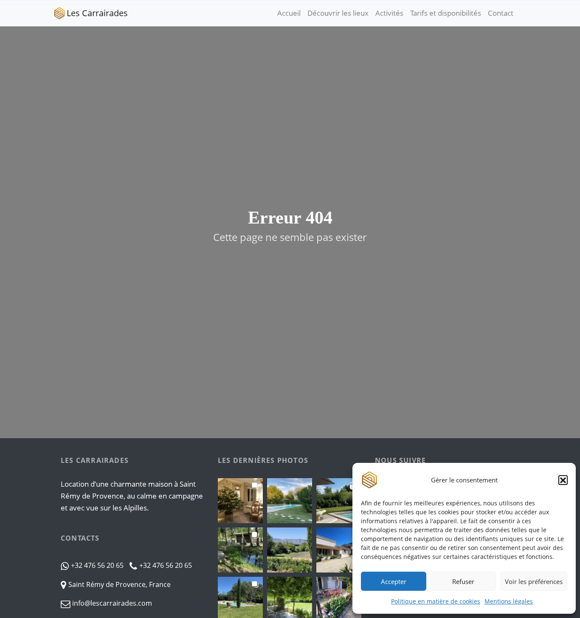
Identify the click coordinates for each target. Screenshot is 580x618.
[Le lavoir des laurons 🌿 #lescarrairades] (240, 550)
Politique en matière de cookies (435, 601)
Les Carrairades (97, 13)
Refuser (463, 581)
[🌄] (289, 500)
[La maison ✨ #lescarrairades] (338, 550)
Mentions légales (508, 601)
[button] (563, 480)
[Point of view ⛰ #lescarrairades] (289, 550)
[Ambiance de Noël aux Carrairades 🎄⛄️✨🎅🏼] (240, 500)
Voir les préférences (534, 581)
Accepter (393, 581)
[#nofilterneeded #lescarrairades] (338, 500)
